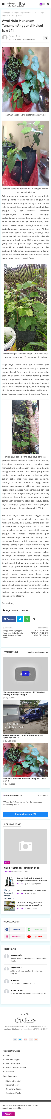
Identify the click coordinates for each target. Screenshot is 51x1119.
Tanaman (14, 13)
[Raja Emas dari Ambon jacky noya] (9, 894)
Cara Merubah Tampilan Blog (22, 867)
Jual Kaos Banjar (12, 1063)
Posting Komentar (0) (25, 814)
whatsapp (38, 929)
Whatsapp (27, 619)
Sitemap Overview (13, 1081)
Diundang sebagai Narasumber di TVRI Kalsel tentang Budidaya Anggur (24, 693)
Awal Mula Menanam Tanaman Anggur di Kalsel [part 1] (24, 779)
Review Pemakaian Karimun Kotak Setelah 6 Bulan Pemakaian (23, 736)
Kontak (8, 1055)
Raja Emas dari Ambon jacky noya (31, 890)
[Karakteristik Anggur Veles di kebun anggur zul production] (9, 906)
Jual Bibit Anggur (12, 1059)
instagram (16, 937)
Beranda (5, 13)
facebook (16, 929)
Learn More (18, 1108)
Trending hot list (12, 1085)
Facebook (11, 619)
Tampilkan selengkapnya (37, 652)
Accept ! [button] (8, 1114)
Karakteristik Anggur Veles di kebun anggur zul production (29, 903)
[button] (48, 4)
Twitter (20, 619)
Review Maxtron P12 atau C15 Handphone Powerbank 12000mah (32, 879)
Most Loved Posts (13, 1093)
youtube (38, 937)
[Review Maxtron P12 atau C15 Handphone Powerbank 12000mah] (9, 881)
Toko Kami (9, 1071)
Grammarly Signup (13, 1089)
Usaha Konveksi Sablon (15, 1067)
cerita (15, 610)
